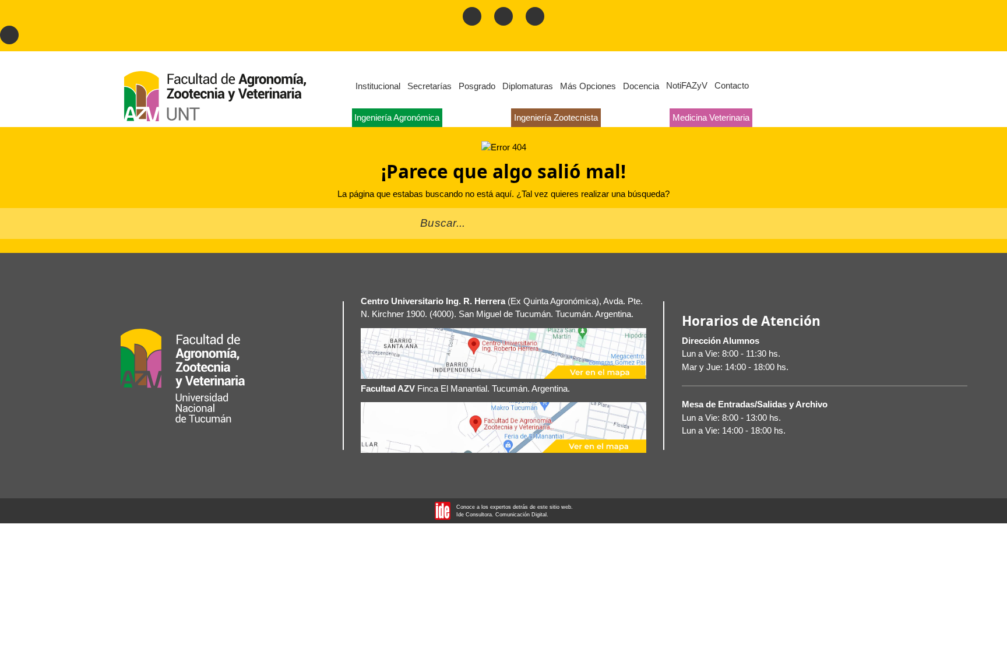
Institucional (377, 86)
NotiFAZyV (686, 85)
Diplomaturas (527, 86)
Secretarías (429, 86)
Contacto (731, 85)
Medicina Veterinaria (710, 117)
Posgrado (477, 86)
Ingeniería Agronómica (396, 117)
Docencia (641, 86)
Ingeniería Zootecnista (556, 117)
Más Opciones (588, 86)
